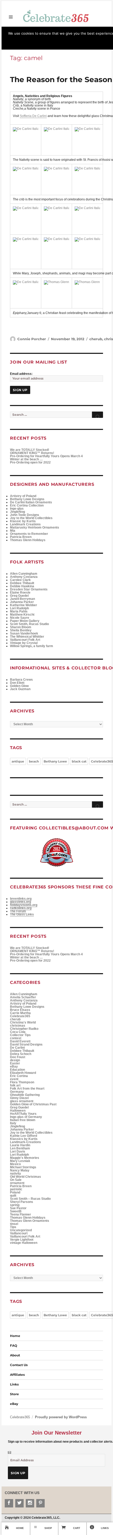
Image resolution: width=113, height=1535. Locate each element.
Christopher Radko (24, 1029)
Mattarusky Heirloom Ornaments (34, 527)
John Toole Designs (24, 515)
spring (14, 1205)
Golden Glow (19, 686)
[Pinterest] (40, 1503)
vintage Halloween (23, 1243)
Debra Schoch (20, 1054)
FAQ (13, 1345)
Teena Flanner (20, 1214)
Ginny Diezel (19, 1098)
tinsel (14, 1224)
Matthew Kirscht (22, 614)
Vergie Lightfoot (21, 1239)
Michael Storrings (23, 1167)
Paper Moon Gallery (24, 621)
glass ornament (21, 1101)
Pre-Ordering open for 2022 (30, 462)
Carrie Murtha (20, 1013)
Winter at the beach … (26, 459)
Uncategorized (21, 1230)
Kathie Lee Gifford (23, 1136)
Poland (15, 1192)
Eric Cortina (19, 1076)
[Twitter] (19, 1503)
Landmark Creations (25, 524)
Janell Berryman (22, 599)
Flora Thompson (22, 1082)
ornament (17, 1183)
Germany (17, 1092)
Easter (15, 1063)
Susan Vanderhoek (24, 633)
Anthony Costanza (24, 577)
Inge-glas (17, 508)
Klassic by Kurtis (23, 521)
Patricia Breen (21, 537)
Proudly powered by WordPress (61, 1417)
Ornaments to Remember (29, 534)
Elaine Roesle (20, 592)
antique (18, 761)
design (15, 1060)
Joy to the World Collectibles (31, 518)
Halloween (17, 1110)
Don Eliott (17, 683)
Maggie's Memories (24, 1158)
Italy (13, 1123)
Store (6, 28)
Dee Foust (17, 1057)
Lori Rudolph (19, 608)
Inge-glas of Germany (26, 1117)
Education (17, 1070)
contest (15, 1038)
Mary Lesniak (20, 1161)
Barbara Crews (21, 679)
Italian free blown (22, 1120)
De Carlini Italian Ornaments (31, 502)
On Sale (16, 1180)
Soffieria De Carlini (33, 116)
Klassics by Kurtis (24, 1139)
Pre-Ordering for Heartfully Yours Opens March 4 (46, 456)
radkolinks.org (21, 908)
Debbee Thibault (22, 583)
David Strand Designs (26, 1044)
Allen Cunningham (23, 573)
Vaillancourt (19, 1233)
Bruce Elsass (20, 1010)
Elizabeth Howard (23, 1073)
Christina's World (23, 1022)
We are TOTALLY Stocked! (29, 450)
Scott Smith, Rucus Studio (29, 624)
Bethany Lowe (55, 761)
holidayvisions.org (23, 905)
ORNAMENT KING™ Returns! (32, 453)
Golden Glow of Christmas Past (33, 1104)
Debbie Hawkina (22, 586)
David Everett (20, 1041)
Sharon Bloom (20, 627)
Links (14, 1384)
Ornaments (61, 28)
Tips (13, 1227)
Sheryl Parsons (21, 1202)
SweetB (16, 1211)
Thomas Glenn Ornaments (29, 1221)
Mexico (15, 1164)
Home (15, 1336)
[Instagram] (30, 1503)
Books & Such (80, 28)
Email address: (21, 374)
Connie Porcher (31, 339)
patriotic (16, 1189)
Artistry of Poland (23, 496)
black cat (79, 761)
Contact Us (19, 1365)
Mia (12, 530)
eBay (14, 1066)
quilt (13, 1195)
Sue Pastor (18, 1208)
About (15, 1355)
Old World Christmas (25, 1177)
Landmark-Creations (25, 1142)
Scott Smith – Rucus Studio (30, 1199)
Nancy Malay (19, 1170)
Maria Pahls (19, 611)
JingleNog (17, 512)
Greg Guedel (19, 596)
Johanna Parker (22, 602)
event (14, 1079)
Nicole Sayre (19, 618)
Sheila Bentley (21, 630)
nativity (15, 1173)
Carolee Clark (20, 580)
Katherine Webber (23, 605)
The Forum (18, 911)
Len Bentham (20, 1148)
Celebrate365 (42, 28)
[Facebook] (9, 1503)
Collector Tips (20, 1035)
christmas (17, 1025)
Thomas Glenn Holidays (27, 540)
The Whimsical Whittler (27, 636)
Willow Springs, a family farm (31, 646)
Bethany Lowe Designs (27, 499)
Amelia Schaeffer (23, 997)
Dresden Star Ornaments (29, 589)
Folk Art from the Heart (27, 1088)
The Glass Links (22, 914)
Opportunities (21, 28)
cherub (95, 339)
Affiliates (17, 1375)
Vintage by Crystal (24, 643)
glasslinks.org (20, 902)
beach (34, 761)
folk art (15, 1085)
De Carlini (17, 1047)
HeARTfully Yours (23, 1114)
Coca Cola (17, 1032)
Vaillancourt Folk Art (25, 640)
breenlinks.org (21, 898)
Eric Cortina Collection (27, 505)
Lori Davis (17, 1151)
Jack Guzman (20, 689)
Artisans (98, 28)
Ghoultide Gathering (25, 1095)
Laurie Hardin (20, 1145)
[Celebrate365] (56, 16)
